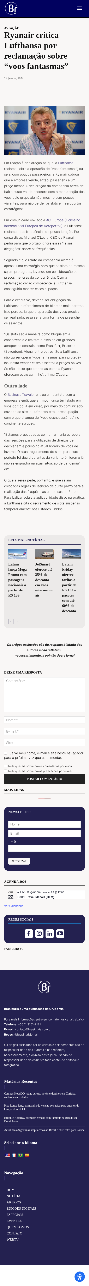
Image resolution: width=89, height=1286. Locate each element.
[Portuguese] (20, 1155)
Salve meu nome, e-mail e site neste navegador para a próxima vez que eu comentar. (43, 755)
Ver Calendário (14, 906)
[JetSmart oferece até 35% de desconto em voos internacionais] (44, 554)
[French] (14, 1155)
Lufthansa (65, 163)
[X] (40, 92)
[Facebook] (30, 92)
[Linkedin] (50, 933)
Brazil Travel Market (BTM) (35, 897)
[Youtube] (60, 933)
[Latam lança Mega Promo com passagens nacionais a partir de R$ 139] (17, 554)
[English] (7, 1155)
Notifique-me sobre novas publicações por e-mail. (40, 771)
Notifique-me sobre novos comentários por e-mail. (41, 766)
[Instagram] (39, 933)
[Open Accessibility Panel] (80, 1277)
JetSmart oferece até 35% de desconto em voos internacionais (44, 579)
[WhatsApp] (59, 92)
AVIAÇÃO (12, 28)
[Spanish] (26, 1155)
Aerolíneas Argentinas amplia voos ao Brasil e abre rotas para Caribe (44, 1130)
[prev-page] (10, 621)
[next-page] (17, 621)
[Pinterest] (49, 92)
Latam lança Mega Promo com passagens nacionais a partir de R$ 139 (17, 579)
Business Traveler (21, 394)
